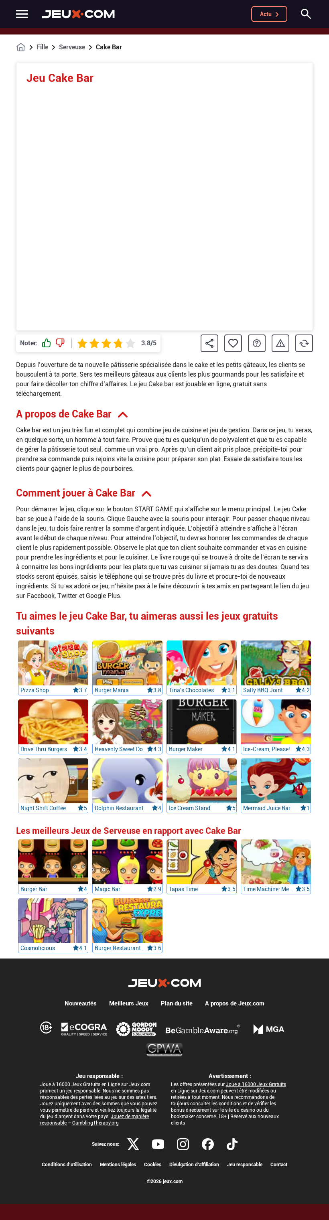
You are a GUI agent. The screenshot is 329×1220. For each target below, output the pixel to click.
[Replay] (304, 343)
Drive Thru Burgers (43, 749)
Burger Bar (33, 889)
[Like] (46, 343)
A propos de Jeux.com (234, 1003)
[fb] (208, 1144)
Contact (278, 1164)
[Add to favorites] (233, 343)
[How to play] (257, 343)
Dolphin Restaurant (119, 808)
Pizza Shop (34, 690)
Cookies (152, 1164)
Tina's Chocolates (191, 690)
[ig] (183, 1144)
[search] (306, 14)
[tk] (232, 1144)
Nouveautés (81, 1003)
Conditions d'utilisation (67, 1164)
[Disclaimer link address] (84, 1029)
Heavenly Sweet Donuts (121, 749)
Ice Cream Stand (189, 808)
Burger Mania (112, 690)
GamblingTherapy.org (95, 1123)
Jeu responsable (244, 1164)
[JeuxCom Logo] (78, 14)
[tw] (133, 1144)
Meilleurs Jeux (128, 1003)
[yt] (158, 1144)
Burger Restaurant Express (121, 948)
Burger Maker (186, 749)
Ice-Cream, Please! (266, 749)
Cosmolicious (37, 948)
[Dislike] (60, 343)
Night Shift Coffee (43, 808)
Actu (266, 14)
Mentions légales (118, 1164)
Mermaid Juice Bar (266, 808)
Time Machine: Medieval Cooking (269, 889)
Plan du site (177, 1003)
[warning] (280, 343)
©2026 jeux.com (165, 1181)
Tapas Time (183, 889)
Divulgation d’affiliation (194, 1164)
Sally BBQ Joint (263, 690)
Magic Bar (107, 889)
